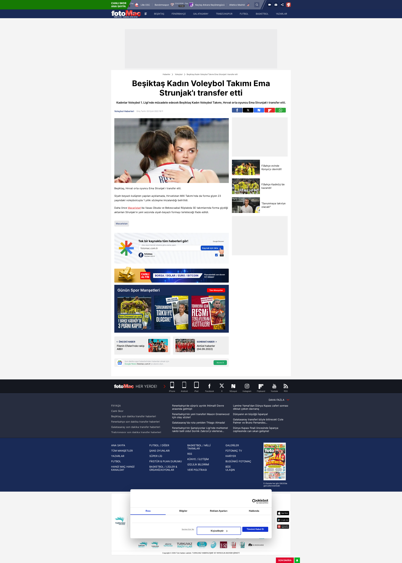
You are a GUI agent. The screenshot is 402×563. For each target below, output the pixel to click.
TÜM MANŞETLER (122, 450)
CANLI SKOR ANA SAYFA (118, 5)
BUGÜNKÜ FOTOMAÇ (238, 461)
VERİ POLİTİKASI (197, 469)
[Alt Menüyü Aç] (145, 13)
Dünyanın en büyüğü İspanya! (250, 414)
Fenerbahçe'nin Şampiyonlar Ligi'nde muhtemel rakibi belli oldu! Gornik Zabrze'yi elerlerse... (200, 429)
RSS (189, 453)
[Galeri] (276, 4)
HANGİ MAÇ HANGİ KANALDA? (122, 468)
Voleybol (178, 74)
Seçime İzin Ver (188, 529)
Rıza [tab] (148, 510)
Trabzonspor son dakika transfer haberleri (136, 432)
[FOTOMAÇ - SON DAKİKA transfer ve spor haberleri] (126, 14)
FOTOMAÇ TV (233, 450)
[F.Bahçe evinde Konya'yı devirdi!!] (246, 167)
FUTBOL (116, 461)
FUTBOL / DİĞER (159, 445)
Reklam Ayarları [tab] (218, 510)
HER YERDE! (146, 386)
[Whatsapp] (280, 110)
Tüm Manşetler (216, 290)
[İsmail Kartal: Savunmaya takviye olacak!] (171, 312)
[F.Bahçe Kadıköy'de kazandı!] (246, 186)
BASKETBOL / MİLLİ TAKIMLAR (199, 447)
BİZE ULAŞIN (230, 468)
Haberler (166, 74)
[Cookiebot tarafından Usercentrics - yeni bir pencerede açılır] (254, 501)
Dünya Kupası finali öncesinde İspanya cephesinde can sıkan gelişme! (255, 429)
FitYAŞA (116, 405)
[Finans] (171, 275)
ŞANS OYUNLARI (159, 450)
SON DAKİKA (284, 560)
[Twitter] (248, 110)
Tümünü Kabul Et (255, 529)
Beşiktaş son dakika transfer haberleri (133, 416)
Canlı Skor (117, 411)
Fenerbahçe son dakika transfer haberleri (135, 421)
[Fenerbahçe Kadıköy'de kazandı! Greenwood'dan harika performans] (134, 312)
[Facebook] (237, 110)
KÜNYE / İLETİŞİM (198, 459)
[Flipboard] (269, 110)
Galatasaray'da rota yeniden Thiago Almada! (198, 422)
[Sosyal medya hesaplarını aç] (282, 4)
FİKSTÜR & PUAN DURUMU (165, 461)
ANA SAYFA (118, 445)
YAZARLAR (117, 456)
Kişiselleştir (217, 530)
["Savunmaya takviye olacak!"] (246, 205)
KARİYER (230, 456)
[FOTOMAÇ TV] (269, 4)
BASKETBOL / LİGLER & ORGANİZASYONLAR (163, 468)
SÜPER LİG (155, 456)
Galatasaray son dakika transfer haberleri (135, 427)
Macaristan (134, 207)
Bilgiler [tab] (183, 510)
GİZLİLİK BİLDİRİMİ (198, 464)
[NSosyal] (259, 110)
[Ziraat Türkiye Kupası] (288, 4)
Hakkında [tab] (254, 510)
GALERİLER (232, 445)
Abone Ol (220, 363)
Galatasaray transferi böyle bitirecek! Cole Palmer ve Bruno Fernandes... (258, 421)
